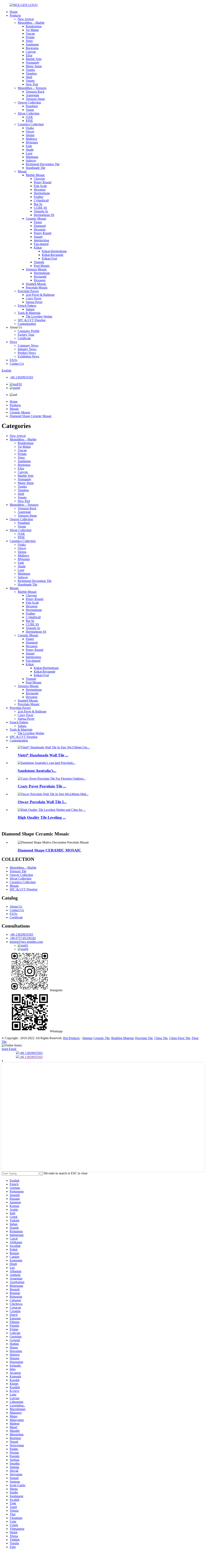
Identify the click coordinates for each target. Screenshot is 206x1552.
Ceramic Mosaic (36, 218)
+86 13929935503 (21, 377)
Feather (38, 196)
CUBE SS (40, 207)
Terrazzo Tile (18, 871)
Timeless (31, 73)
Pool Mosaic (42, 265)
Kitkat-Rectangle (52, 255)
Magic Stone (34, 66)
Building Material (122, 1038)
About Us (16, 906)
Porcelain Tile (144, 1038)
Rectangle (40, 276)
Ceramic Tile (101, 1038)
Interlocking (41, 240)
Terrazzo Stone (35, 99)
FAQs (13, 360)
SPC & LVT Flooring (31, 320)
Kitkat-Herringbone (54, 251)
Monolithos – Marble (31, 22)
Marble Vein (33, 59)
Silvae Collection (28, 113)
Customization (27, 323)
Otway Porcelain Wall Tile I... (42, 802)
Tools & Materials (29, 313)
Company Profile (28, 331)
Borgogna (32, 48)
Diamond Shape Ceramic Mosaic (31, 416)
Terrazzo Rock (35, 91)
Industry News (27, 349)
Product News (27, 352)
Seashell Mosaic (36, 284)
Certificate (24, 338)
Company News (28, 345)
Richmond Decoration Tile (43, 164)
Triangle (39, 262)
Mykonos (32, 142)
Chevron (39, 178)
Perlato (30, 37)
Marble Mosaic (35, 175)
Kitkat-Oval (49, 258)
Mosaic (22, 171)
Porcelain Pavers (28, 291)
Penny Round (42, 182)
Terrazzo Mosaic (36, 269)
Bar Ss (38, 204)
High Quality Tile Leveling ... (42, 817)
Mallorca (31, 138)
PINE (29, 120)
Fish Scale (40, 186)
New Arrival (26, 19)
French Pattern (27, 305)
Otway (30, 131)
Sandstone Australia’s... (37, 771)
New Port (32, 84)
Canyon (31, 51)
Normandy (32, 62)
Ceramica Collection (31, 124)
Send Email (9, 1049)
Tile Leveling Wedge (39, 316)
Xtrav (29, 41)
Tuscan (30, 33)
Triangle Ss (41, 211)
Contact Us (17, 363)
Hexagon (39, 189)
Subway (31, 160)
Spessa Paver (34, 302)
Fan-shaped (41, 244)
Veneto (30, 80)
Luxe (29, 153)
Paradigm (32, 106)
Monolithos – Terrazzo (32, 88)
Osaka (30, 128)
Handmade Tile (35, 167)
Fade (29, 146)
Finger (38, 222)
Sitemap (87, 1038)
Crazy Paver (33, 298)
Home (14, 12)
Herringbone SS (44, 215)
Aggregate (32, 95)
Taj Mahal (32, 30)
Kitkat (38, 247)
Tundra (30, 70)
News (13, 342)
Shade (30, 149)
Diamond (40, 226)
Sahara (30, 309)
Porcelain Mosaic (37, 287)
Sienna (30, 135)
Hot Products (71, 1038)
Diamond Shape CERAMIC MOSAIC (49, 850)
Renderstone (34, 26)
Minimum (32, 157)
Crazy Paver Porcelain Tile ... (42, 786)
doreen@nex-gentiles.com (26, 941)
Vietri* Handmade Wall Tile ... (43, 755)
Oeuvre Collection (29, 102)
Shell (29, 77)
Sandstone (32, 44)
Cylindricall (41, 200)
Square (38, 236)
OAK (29, 117)
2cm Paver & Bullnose (40, 294)
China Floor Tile (179, 1038)
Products (15, 15)
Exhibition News (28, 356)
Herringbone (42, 193)
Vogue (30, 109)
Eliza (29, 55)
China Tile (161, 1038)
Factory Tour (26, 334)
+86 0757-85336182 (23, 938)
